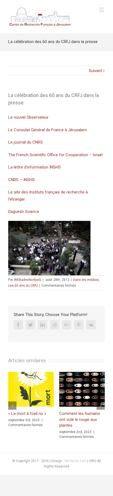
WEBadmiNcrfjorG (27, 280)
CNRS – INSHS (21, 179)
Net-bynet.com (75, 461)
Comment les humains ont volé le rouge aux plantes (79, 419)
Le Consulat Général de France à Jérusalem (47, 129)
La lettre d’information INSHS (34, 167)
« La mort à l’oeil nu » (27, 413)
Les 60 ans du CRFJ (23, 285)
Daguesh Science (23, 211)
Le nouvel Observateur (28, 117)
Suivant (95, 70)
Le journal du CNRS (25, 142)
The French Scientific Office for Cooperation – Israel (55, 154)
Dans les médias (86, 280)
